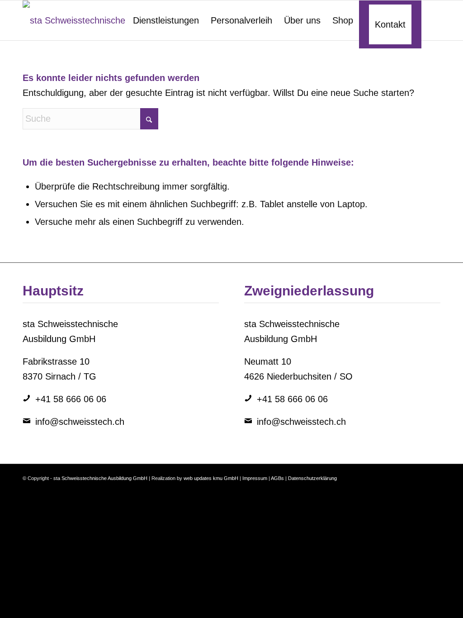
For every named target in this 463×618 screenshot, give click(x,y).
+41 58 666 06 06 (70, 399)
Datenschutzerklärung (312, 478)
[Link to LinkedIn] (379, 475)
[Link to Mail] (433, 475)
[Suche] (430, 20)
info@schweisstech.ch (79, 422)
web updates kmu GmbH (211, 478)
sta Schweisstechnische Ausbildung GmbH (100, 478)
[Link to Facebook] (406, 475)
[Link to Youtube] (420, 475)
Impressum (254, 478)
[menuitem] (166, 20)
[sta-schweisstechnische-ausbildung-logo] (111, 20)
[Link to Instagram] (393, 475)
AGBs (277, 478)
